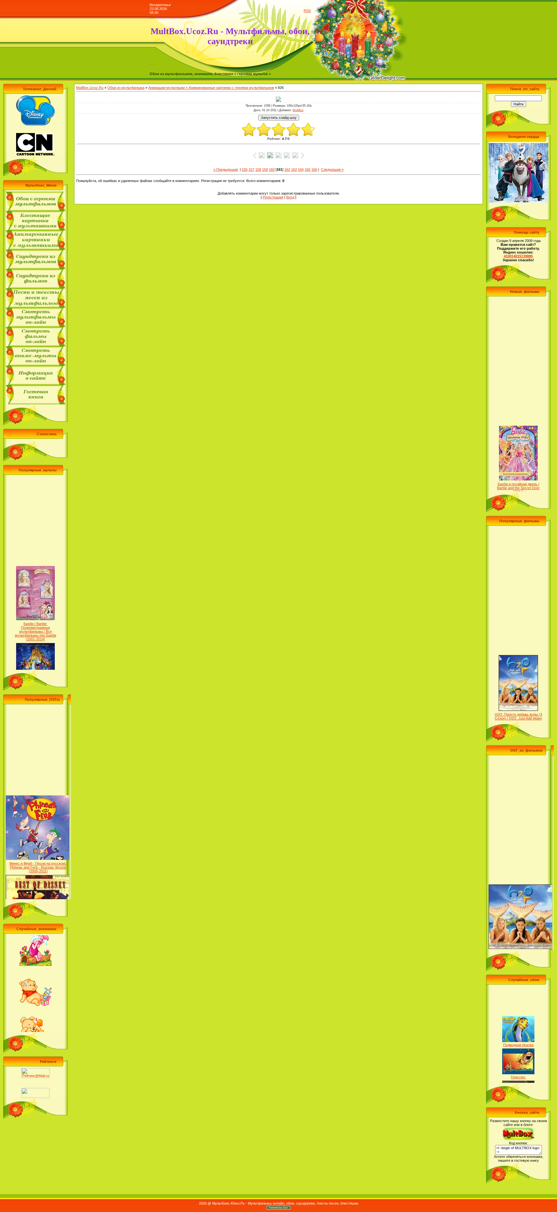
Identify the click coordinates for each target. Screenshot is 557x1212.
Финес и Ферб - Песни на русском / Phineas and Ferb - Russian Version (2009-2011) (38, 852)
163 (294, 169)
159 (265, 169)
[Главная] (153, 70)
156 (245, 169)
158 (258, 169)
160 (272, 169)
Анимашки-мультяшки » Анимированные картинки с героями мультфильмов (211, 88)
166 (314, 169)
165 (307, 169)
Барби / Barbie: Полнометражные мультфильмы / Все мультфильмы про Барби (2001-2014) (35, 616)
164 (301, 169)
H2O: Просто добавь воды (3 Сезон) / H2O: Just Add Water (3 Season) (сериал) (518, 703)
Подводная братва (518, 1030)
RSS (307, 11)
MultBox (298, 110)
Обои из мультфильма (125, 88)
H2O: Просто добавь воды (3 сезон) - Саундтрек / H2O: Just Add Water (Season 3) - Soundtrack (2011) (521, 941)
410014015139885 (518, 256)
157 (251, 169)
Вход (290, 197)
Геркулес (518, 1062)
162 (287, 169)
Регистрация (273, 197)
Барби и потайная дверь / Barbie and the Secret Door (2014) (518, 472)
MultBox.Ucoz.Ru (89, 88)
